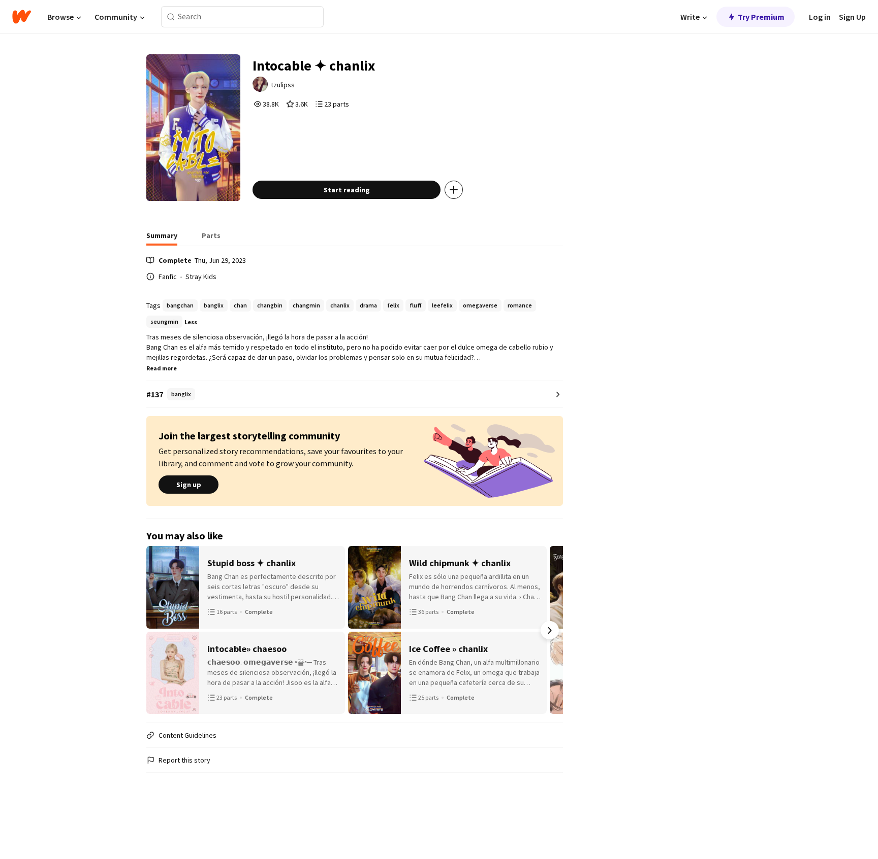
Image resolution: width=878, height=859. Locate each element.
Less (190, 322)
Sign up (188, 484)
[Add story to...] (454, 190)
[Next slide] (550, 630)
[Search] (171, 17)
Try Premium (761, 17)
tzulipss (283, 84)
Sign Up (852, 17)
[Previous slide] (159, 630)
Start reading (347, 189)
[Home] (21, 17)
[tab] (161, 238)
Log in (820, 17)
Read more (161, 368)
